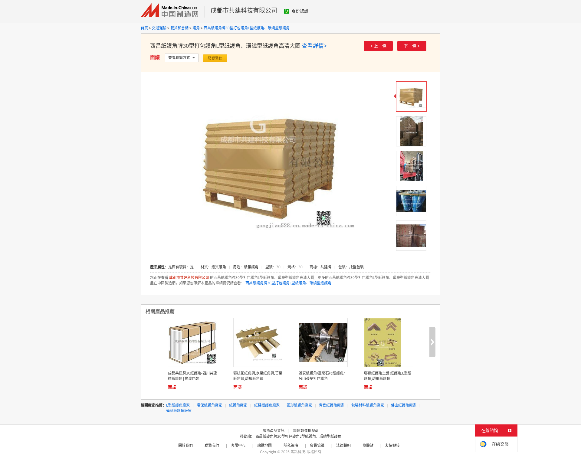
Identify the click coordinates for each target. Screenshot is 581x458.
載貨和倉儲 (179, 28)
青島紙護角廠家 (331, 405)
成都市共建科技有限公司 (244, 10)
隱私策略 (291, 445)
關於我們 (185, 445)
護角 (196, 28)
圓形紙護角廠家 (299, 405)
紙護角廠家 (238, 405)
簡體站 (368, 445)
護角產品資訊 (273, 430)
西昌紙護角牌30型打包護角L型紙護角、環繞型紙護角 (247, 28)
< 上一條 (378, 46)
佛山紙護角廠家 (403, 405)
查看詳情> (314, 45)
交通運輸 (159, 28)
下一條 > (412, 46)
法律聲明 (343, 445)
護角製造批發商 (306, 430)
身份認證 (299, 11)
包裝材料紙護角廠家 (367, 405)
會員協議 (317, 445)
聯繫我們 (212, 445)
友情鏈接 (392, 445)
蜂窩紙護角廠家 (179, 410)
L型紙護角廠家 (178, 405)
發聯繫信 (215, 58)
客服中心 (238, 445)
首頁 (144, 28)
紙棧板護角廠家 (267, 405)
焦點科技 (297, 451)
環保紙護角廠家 (209, 405)
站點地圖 (264, 445)
